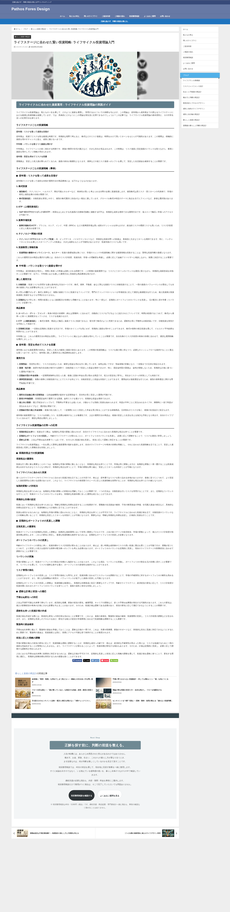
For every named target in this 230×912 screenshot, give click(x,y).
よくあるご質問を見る (109, 796)
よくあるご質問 (150, 16)
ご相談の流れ (120, 16)
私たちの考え (74, 16)
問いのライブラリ (90, 16)
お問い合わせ (165, 16)
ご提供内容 (106, 16)
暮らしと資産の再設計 (22, 37)
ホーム (62, 16)
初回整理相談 (134, 16)
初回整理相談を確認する (81, 796)
